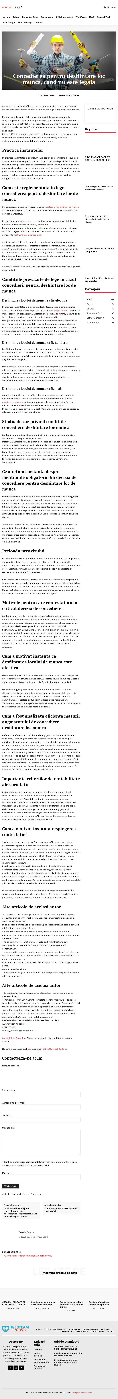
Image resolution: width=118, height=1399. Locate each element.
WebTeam (49, 95)
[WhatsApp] (104, 116)
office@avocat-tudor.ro (55, 1049)
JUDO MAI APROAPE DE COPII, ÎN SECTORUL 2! (97, 159)
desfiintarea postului (12, 402)
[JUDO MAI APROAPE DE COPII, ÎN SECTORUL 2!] (100, 144)
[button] (18, 7)
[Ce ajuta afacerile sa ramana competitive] (100, 236)
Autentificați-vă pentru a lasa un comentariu (28, 1255)
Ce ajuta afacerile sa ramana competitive (99, 1303)
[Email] (111, 116)
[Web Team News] (15, 1329)
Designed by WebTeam (82, 1393)
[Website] (16, 1368)
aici (29, 1049)
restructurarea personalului (28, 235)
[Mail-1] (21, 1368)
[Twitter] (97, 116)
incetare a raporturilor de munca (61, 207)
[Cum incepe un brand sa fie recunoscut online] (100, 174)
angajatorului (60, 310)
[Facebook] (90, 116)
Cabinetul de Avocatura (14, 1038)
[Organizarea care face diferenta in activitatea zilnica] (100, 203)
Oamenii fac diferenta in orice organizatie (100, 279)
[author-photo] (4, 1308)
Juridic (59, 69)
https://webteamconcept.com (33, 1237)
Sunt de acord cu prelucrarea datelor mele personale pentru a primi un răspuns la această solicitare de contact (39, 1163)
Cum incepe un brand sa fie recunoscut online (99, 188)
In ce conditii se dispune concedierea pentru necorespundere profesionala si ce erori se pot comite (20, 1212)
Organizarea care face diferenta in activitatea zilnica (97, 219)
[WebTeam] (9, 1234)
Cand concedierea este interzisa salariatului (61, 1209)
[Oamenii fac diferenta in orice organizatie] (100, 265)
